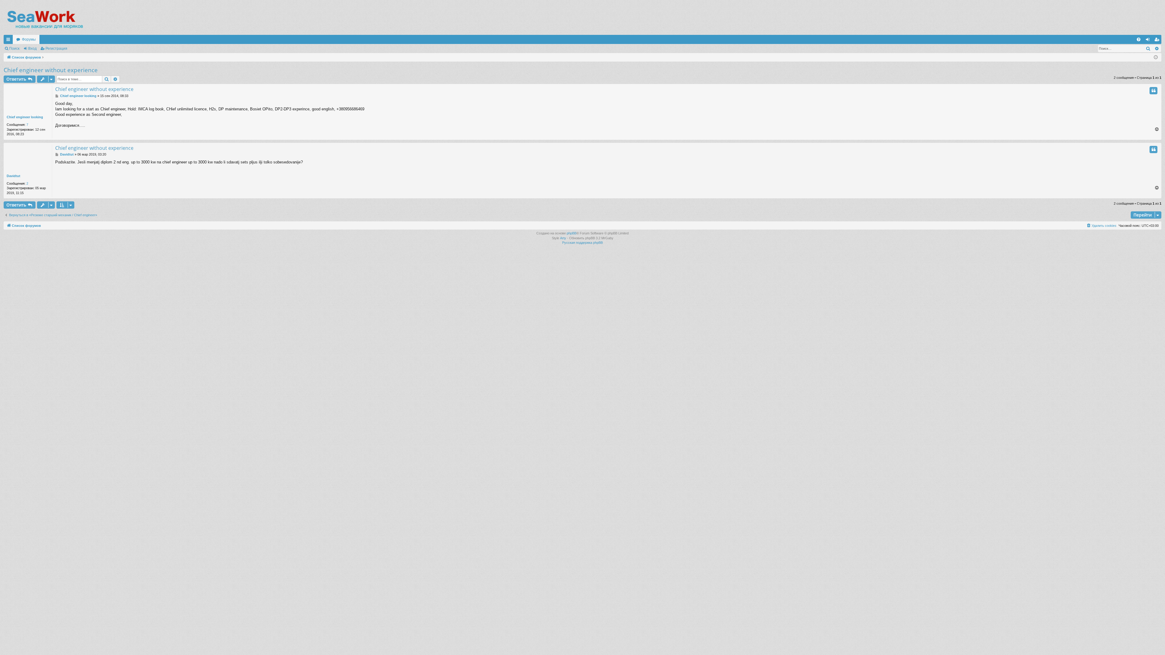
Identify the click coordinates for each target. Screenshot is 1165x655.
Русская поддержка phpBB (582, 242)
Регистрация (56, 48)
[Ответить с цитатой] (1153, 90)
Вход (32, 48)
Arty (563, 238)
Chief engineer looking (25, 117)
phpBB (571, 233)
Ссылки (9, 40)
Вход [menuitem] (1149, 40)
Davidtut (13, 176)
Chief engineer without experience (51, 70)
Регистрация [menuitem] (1158, 40)
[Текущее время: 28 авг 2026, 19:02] (1156, 57)
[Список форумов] (45, 20)
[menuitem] (1138, 39)
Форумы (29, 39)
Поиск (14, 48)
